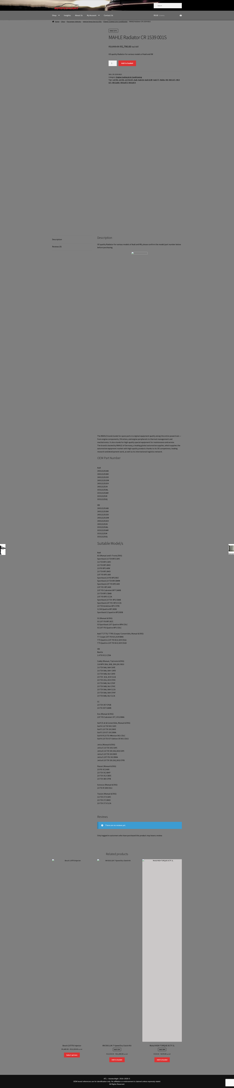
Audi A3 (141, 80)
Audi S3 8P (148, 80)
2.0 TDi (121, 80)
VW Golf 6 (132, 83)
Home (57, 21)
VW (167, 80)
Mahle (162, 80)
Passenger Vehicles (74, 21)
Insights (67, 15)
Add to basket (127, 63)
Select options (71, 1055)
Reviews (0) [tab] (57, 246)
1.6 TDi (115, 80)
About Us (79, 15)
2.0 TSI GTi (129, 80)
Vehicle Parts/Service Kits (92, 21)
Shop (54, 15)
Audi (135, 80)
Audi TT (156, 80)
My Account (91, 15)
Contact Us (108, 15)
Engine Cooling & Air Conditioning (115, 21)
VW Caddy (116, 83)
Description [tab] (57, 239)
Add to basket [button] (117, 1060)
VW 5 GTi (172, 80)
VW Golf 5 (124, 83)
